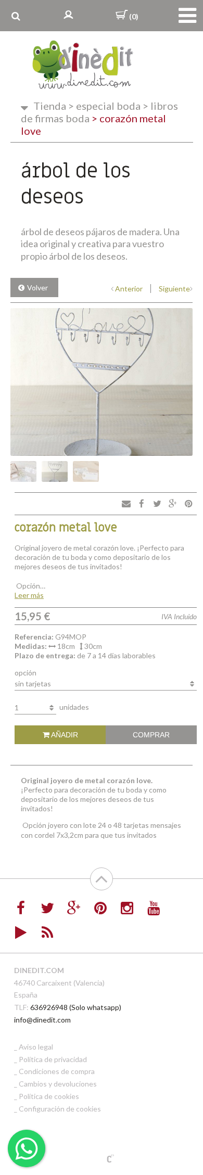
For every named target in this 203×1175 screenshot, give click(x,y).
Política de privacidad (53, 1059)
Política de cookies (49, 1096)
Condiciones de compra (57, 1071)
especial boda (104, 105)
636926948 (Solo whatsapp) (75, 1007)
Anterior (129, 288)
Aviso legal (36, 1046)
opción (25, 672)
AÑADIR (63, 735)
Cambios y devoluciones (58, 1083)
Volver (37, 287)
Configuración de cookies (60, 1108)
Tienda (49, 105)
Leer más (29, 595)
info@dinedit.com (42, 1019)
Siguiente (174, 288)
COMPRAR (151, 735)
